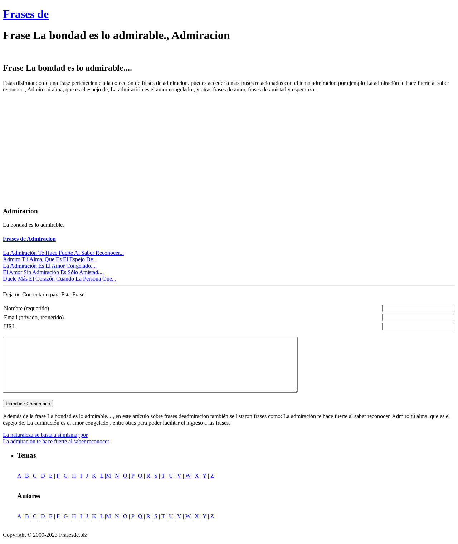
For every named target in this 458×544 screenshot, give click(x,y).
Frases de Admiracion (29, 239)
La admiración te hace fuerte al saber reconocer (56, 441)
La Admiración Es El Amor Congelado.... (50, 266)
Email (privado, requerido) (34, 317)
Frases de (26, 14)
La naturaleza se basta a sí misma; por (45, 435)
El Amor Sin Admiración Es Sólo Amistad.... (53, 272)
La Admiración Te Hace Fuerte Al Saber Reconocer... (63, 253)
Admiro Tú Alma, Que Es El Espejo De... (50, 259)
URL (10, 326)
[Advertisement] (63, 149)
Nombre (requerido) (26, 308)
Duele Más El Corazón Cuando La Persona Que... (59, 279)
